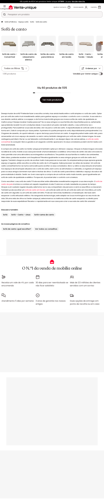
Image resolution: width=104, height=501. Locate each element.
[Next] (98, 46)
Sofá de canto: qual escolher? (17, 229)
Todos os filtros (12, 68)
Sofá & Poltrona (11, 22)
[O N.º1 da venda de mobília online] (23, 7)
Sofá (32, 22)
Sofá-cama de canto (44, 214)
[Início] (2, 22)
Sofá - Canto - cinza (20, 214)
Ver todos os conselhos (46, 229)
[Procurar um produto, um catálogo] (4, 14)
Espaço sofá (23, 22)
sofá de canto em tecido (35, 190)
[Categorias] (4, 6)
